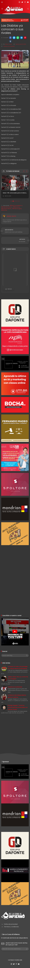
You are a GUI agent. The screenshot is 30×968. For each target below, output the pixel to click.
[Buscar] (28, 8)
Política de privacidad (11, 924)
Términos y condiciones (11, 927)
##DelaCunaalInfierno (16, 205)
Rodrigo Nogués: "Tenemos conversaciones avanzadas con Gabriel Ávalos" (18, 707)
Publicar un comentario (9, 46)
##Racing (4, 210)
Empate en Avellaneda (15, 687)
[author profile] (4, 216)
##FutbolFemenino (6, 207)
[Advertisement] (15, 560)
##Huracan (16, 207)
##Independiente (6, 208)
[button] (10, 37)
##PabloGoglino (17, 208)
